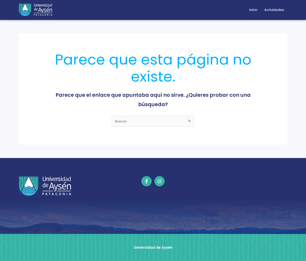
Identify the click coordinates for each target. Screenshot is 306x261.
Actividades (274, 9)
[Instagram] (159, 181)
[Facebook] (146, 181)
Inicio (253, 9)
